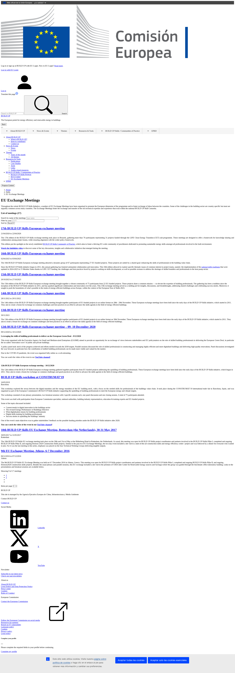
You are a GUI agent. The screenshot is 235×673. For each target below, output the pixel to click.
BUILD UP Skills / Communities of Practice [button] (121, 132)
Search (64, 113)
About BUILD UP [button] (16, 132)
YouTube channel (44, 425)
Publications (15, 161)
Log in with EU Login (9, 70)
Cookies (4, 591)
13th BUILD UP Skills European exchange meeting (33, 310)
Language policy (7, 627)
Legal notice (6, 633)
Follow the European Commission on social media (20, 620)
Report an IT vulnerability (11, 625)
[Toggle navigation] (2, 127)
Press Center (6, 589)
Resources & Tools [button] (84, 132)
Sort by (4, 223)
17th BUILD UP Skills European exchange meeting (33, 228)
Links (13, 168)
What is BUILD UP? (19, 139)
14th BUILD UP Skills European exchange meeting (33, 293)
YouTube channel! (42, 357)
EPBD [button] (152, 132)
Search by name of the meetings (13, 218)
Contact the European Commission (14, 601)
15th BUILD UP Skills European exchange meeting (33, 274)
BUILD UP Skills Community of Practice (59, 244)
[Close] (2, 643)
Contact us (15, 144)
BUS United (15, 177)
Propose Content (8, 185)
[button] (16, 93)
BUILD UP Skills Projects (21, 174)
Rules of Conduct (8, 593)
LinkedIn (41, 528)
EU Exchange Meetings (20, 179)
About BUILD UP (8, 584)
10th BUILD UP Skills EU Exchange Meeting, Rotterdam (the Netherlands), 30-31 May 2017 (59, 429)
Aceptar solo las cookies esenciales (168, 660)
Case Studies (16, 163)
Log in (3, 91)
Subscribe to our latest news (12, 574)
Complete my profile (9, 651)
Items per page (6, 486)
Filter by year (6, 221)
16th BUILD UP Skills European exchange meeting (33, 253)
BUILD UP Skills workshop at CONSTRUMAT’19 (32, 377)
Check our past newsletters (11, 576)
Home (8, 190)
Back (4, 124)
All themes (15, 157)
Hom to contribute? (18, 141)
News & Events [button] (41, 132)
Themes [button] (62, 132)
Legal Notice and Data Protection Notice (16, 586)
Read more (58, 66)
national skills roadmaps (210, 267)
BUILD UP (5, 116)
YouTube (41, 565)
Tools (13, 166)
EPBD (8, 181)
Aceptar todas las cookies (131, 660)
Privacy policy (6, 631)
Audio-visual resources (20, 170)
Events (13, 150)
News (13, 148)
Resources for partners (9, 622)
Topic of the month (18, 155)
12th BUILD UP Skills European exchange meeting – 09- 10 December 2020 (48, 326)
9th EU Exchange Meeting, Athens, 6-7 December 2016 (35, 451)
